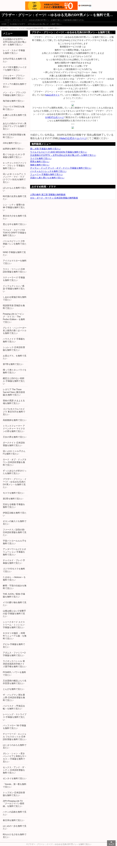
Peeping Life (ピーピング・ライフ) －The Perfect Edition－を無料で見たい (14, 318)
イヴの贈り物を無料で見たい (14, 603)
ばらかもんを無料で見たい (14, 189)
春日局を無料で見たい (13, 820)
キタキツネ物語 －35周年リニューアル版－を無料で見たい (14, 636)
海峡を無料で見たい (39, 165)
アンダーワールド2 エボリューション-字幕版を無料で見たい (14, 552)
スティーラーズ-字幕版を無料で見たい (14, 278)
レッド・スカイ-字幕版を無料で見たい (14, 51)
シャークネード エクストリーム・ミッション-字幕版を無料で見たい (14, 625)
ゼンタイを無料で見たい (14, 778)
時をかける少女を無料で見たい (14, 835)
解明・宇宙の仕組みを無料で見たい (14, 586)
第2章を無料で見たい (13, 498)
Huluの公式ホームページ (73, 138)
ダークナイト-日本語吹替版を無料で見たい (14, 444)
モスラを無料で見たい (13, 493)
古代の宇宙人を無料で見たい (14, 60)
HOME (4, 24)
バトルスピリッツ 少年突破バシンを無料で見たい (14, 244)
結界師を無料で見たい (13, 148)
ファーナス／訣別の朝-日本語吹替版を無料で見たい (14, 532)
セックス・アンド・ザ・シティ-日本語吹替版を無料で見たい (14, 770)
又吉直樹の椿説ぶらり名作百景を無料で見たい (14, 682)
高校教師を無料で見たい (14, 420)
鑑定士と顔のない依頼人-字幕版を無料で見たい (14, 381)
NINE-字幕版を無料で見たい (14, 253)
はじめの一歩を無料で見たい (14, 827)
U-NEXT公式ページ (54, 117)
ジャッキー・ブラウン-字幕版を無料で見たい (14, 77)
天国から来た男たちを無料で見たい (47, 177)
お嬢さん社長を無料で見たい (14, 116)
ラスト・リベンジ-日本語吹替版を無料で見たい (14, 270)
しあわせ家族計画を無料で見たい (14, 298)
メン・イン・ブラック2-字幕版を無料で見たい (14, 93)
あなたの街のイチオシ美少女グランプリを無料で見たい (14, 126)
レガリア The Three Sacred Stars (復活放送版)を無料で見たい (14, 392)
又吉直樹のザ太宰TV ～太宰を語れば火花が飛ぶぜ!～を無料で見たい (36, 24)
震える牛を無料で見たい (14, 224)
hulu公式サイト (52, 95)
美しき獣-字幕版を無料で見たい (45, 148)
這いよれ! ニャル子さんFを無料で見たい (14, 452)
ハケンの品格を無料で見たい (14, 813)
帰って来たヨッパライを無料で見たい (14, 371)
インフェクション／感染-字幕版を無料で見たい (14, 289)
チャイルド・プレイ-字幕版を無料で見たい (14, 561)
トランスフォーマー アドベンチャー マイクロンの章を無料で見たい (14, 428)
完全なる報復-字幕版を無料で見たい (14, 505)
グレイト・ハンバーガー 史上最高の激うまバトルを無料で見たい (14, 330)
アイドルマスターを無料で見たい (14, 262)
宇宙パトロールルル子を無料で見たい (14, 542)
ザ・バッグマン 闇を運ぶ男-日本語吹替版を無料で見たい (14, 697)
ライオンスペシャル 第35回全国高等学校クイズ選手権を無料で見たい (14, 664)
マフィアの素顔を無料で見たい (14, 85)
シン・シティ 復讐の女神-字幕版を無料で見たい (14, 207)
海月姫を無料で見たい (13, 101)
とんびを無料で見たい (13, 689)
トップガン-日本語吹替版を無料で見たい (14, 793)
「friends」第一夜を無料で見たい (14, 785)
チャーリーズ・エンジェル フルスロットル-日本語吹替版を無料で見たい (14, 736)
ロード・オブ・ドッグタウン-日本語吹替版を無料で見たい (14, 462)
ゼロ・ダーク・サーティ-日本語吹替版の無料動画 (54, 198)
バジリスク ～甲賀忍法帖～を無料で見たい (14, 707)
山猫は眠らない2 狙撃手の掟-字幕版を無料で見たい (14, 613)
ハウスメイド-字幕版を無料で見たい (14, 340)
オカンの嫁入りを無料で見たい (14, 522)
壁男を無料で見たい (39, 161)
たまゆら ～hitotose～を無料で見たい (14, 578)
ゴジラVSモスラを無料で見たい (14, 570)
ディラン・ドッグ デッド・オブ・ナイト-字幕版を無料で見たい (60, 168)
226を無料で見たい (12, 143)
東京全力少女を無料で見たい (14, 217)
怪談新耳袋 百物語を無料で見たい (14, 306)
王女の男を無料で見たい (14, 437)
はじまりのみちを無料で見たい (14, 746)
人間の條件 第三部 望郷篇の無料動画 (47, 194)
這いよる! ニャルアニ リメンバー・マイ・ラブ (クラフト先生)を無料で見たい (14, 178)
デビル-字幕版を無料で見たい (14, 645)
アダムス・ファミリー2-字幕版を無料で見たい (14, 654)
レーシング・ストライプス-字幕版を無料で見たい (14, 717)
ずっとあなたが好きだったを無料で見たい (14, 472)
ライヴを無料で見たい (41, 158)
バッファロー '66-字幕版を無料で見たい (14, 726)
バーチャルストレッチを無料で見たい (48, 171)
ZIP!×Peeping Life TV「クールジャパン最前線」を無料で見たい (13, 803)
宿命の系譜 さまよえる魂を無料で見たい (14, 401)
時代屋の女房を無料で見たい (14, 197)
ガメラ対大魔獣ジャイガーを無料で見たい (14, 68)
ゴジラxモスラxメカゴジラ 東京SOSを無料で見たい (14, 412)
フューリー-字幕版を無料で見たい (46, 174)
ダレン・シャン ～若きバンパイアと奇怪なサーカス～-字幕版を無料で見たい (14, 757)
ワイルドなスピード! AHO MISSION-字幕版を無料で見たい (58, 152)
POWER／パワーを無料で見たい (14, 673)
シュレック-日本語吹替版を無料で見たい (14, 348)
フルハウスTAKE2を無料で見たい (13, 107)
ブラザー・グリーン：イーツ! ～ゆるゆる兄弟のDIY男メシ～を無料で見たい (31, 28)
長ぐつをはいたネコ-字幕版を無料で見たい (14, 155)
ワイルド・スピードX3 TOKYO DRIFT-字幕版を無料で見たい (14, 233)
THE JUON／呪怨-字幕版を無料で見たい (14, 595)
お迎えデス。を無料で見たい (14, 357)
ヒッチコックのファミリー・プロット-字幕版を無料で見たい (14, 165)
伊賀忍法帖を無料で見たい (14, 514)
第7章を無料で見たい (13, 364)
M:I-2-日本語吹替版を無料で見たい (14, 135)
